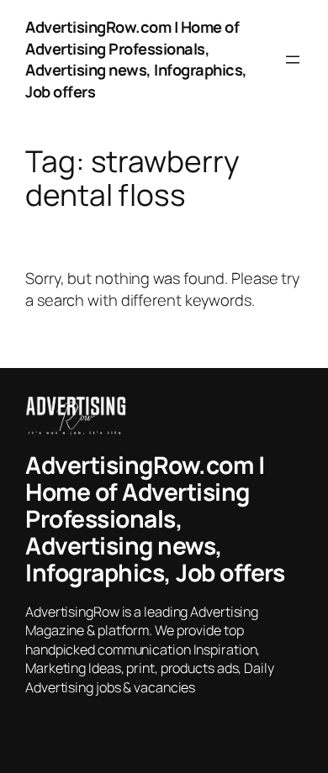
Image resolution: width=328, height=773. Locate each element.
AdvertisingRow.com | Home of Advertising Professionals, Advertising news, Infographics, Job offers (136, 59)
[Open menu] (293, 60)
